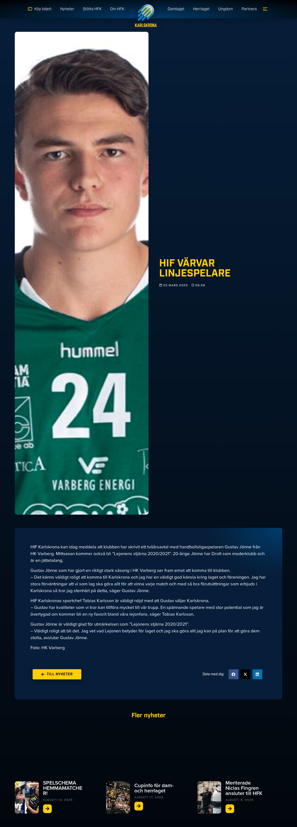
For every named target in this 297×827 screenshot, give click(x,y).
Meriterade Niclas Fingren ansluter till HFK (243, 788)
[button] (233, 674)
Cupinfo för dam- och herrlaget (154, 788)
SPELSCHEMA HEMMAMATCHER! (62, 788)
